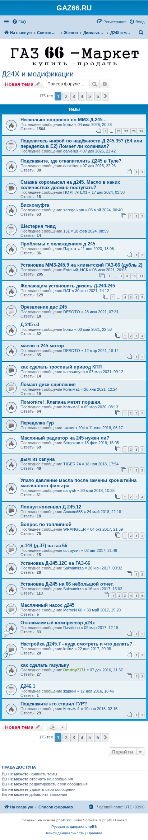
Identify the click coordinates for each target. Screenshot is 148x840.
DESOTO (71, 312)
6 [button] (97, 96)
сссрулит (71, 550)
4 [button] (81, 96)
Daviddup (71, 627)
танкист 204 (74, 428)
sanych (69, 490)
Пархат (70, 249)
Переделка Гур (37, 423)
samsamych (74, 372)
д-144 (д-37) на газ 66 (43, 545)
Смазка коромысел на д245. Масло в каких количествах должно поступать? (70, 184)
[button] (105, 96)
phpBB (62, 820)
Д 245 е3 (29, 324)
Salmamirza (73, 568)
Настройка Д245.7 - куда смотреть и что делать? (76, 644)
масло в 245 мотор (42, 345)
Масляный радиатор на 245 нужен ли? (64, 438)
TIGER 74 (72, 464)
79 (141, 131)
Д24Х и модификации (38, 74)
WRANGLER (74, 529)
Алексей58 (73, 512)
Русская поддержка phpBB (74, 827)
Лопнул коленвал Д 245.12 (50, 507)
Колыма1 (71, 389)
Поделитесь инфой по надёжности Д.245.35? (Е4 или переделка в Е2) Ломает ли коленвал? (81, 143)
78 (133, 131)
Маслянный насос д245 (47, 605)
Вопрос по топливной (45, 524)
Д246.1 (27, 686)
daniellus (70, 151)
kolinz (68, 124)
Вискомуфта (34, 205)
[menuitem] (19, 22)
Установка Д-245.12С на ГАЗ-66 (55, 563)
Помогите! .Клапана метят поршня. (61, 402)
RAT (67, 290)
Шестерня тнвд (38, 226)
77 (126, 131)
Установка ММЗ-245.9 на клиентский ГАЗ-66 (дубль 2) (81, 265)
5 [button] (89, 96)
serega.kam (73, 210)
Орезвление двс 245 (43, 307)
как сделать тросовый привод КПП (61, 367)
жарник (69, 691)
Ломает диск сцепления (48, 384)
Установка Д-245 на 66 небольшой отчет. (67, 584)
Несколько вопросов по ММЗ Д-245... (63, 119)
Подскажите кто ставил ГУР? (53, 704)
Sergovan (71, 443)
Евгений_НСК (75, 270)
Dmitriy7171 (74, 670)
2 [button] (66, 96)
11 (141, 276)
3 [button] (74, 96)
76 (118, 131)
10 (133, 276)
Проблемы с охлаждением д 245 (57, 244)
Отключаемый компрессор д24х (57, 622)
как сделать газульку (44, 665)
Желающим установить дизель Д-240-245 (67, 285)
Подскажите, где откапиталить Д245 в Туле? (70, 161)
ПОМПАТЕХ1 (75, 192)
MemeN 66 (72, 610)
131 (66, 231)
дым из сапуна (37, 459)
